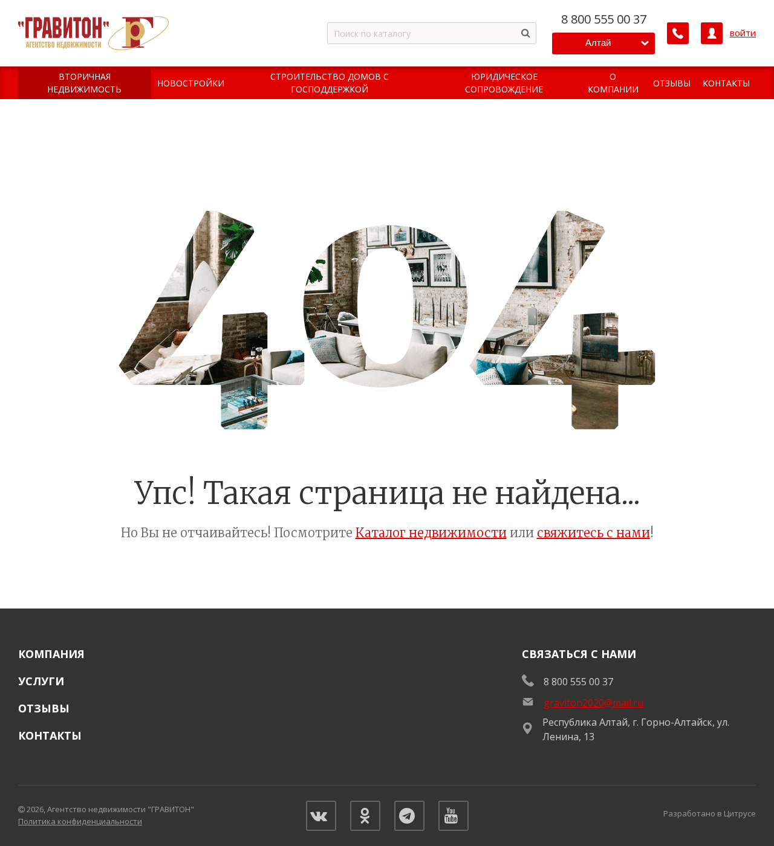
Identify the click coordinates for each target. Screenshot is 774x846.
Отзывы (44, 708)
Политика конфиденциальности (80, 821)
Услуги (41, 681)
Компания (51, 654)
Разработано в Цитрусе (709, 813)
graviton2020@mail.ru (593, 702)
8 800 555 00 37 (603, 19)
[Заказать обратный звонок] (678, 33)
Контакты (50, 735)
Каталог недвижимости (431, 532)
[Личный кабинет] (712, 33)
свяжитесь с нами (593, 532)
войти (743, 33)
